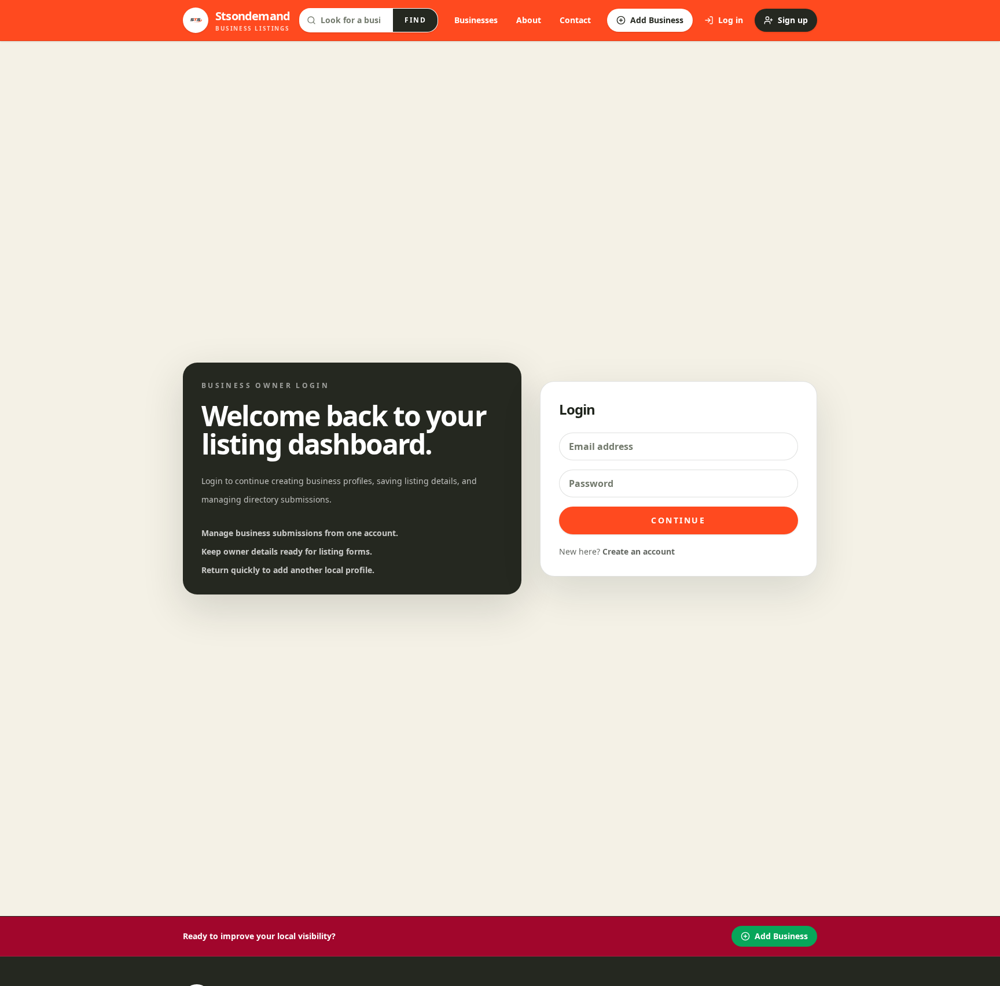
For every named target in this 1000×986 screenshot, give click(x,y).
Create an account (638, 551)
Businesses (476, 19)
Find (415, 20)
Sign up (793, 19)
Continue (678, 520)
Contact (575, 19)
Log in (730, 19)
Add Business (656, 19)
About (528, 19)
